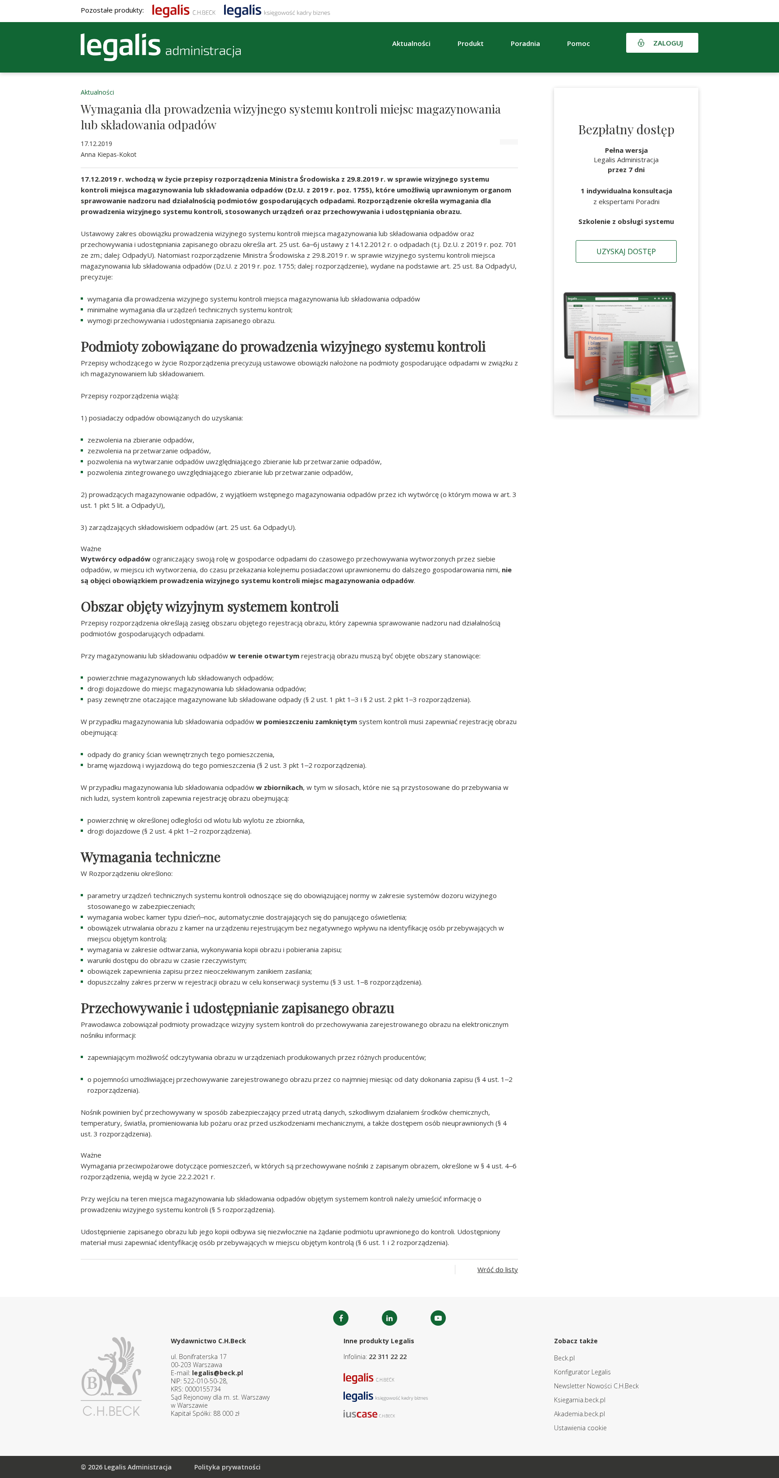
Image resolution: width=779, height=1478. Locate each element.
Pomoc (578, 43)
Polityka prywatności (227, 1467)
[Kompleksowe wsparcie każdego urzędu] (161, 47)
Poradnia (525, 43)
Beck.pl (564, 1358)
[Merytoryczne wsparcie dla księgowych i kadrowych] (277, 9)
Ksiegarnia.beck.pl (579, 1400)
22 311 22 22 (388, 1356)
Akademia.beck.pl (579, 1414)
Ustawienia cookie (580, 1427)
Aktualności (97, 92)
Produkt (471, 43)
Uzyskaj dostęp (626, 251)
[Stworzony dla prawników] (183, 9)
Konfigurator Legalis (582, 1372)
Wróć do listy (497, 1269)
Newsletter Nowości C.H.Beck (596, 1386)
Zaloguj (668, 42)
